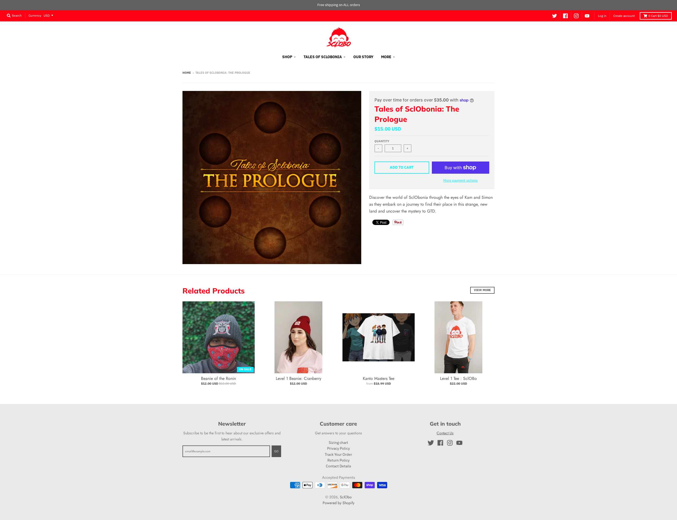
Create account (624, 16)
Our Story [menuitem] (363, 56)
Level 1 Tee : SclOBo (458, 378)
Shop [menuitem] (287, 56)
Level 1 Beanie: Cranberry (298, 378)
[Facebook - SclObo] (565, 16)
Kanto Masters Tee (378, 378)
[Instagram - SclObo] (576, 16)
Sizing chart (338, 442)
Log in (602, 16)
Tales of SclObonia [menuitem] (323, 56)
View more (482, 290)
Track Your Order (338, 454)
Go (276, 451)
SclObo (346, 497)
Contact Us (445, 433)
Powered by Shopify (338, 502)
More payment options (460, 180)
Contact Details (338, 466)
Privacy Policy (338, 448)
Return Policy (338, 460)
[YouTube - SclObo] (587, 16)
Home (186, 73)
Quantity (381, 141)
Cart (658, 16)
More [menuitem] (386, 56)
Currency (35, 15)
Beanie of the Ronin (218, 378)
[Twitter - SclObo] (555, 16)
